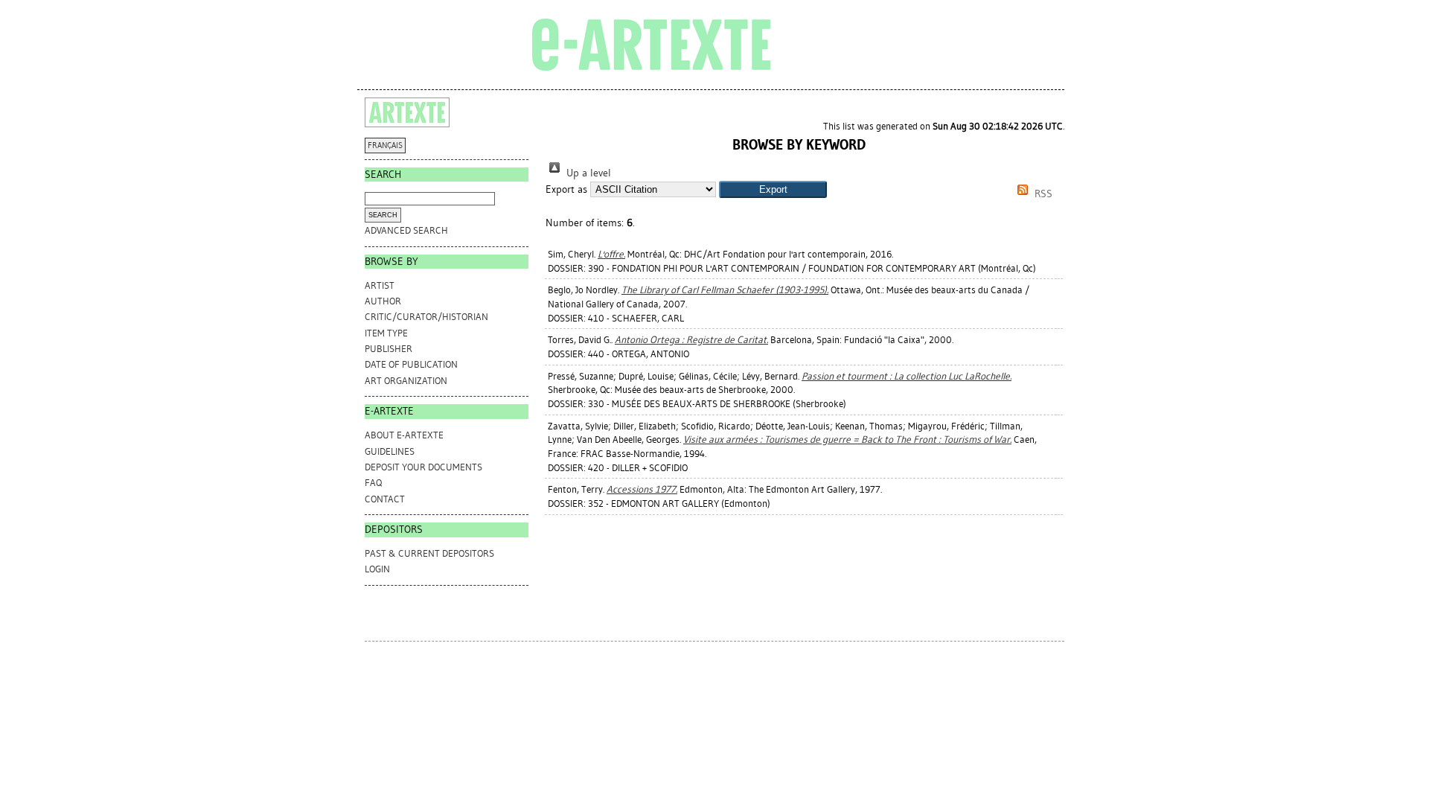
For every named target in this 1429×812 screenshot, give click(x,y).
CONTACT (385, 499)
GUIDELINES (390, 451)
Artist (379, 285)
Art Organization (406, 380)
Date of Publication (411, 364)
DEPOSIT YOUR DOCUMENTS (423, 467)
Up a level (587, 173)
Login (377, 569)
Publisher (388, 348)
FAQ (373, 482)
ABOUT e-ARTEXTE (404, 435)
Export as (566, 189)
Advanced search (406, 230)
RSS (1042, 194)
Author (383, 301)
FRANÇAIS (385, 145)
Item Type (386, 333)
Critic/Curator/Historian (426, 316)
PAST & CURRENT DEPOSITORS (429, 553)
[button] (773, 189)
